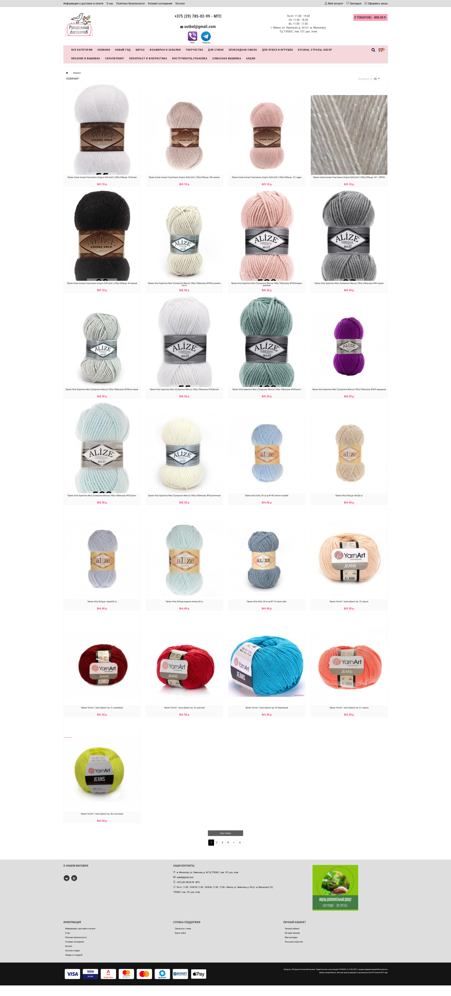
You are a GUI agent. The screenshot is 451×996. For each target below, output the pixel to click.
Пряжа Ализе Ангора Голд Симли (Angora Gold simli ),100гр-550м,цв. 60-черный (102, 283)
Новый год (123, 49)
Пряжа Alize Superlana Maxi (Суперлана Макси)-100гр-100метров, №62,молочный (184, 495)
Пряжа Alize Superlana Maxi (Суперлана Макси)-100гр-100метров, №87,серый (349, 283)
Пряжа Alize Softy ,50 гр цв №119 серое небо (266, 601)
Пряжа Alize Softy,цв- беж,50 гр (349, 495)
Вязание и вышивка (85, 58)
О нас (110, 3)
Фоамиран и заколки (165, 49)
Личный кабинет (292, 928)
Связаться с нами (183, 928)
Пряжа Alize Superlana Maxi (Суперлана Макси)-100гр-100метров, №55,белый (184, 389)
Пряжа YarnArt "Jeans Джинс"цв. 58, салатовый (102, 814)
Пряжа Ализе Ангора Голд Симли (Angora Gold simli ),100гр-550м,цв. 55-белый (102, 177)
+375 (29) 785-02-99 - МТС (198, 16)
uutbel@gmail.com (200, 26)
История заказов (292, 933)
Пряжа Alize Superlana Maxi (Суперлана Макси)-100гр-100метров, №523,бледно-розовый (266, 284)
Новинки (104, 49)
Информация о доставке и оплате (83, 3)
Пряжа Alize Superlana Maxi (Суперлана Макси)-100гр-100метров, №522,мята (102, 495)
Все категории (82, 49)
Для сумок (216, 49)
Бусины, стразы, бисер (315, 49)
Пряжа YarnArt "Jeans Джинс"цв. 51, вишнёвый (102, 708)
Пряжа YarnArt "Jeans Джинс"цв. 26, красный (184, 708)
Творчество (194, 49)
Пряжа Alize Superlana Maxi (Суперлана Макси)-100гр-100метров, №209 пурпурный (349, 389)
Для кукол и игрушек (277, 49)
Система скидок (72, 950)
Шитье (140, 49)
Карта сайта (180, 933)
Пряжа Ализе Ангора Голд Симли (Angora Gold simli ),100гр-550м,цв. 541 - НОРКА (349, 177)
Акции (250, 58)
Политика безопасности (130, 3)
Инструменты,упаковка (189, 58)
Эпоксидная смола (243, 49)
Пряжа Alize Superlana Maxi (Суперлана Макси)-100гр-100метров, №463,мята (266, 389)
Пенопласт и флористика (148, 58)
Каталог (180, 3)
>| (240, 842)
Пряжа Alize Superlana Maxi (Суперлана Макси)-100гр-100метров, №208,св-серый (102, 389)
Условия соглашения (160, 3)
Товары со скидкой (73, 955)
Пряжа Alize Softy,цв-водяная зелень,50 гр (184, 601)
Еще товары (225, 833)
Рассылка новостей (294, 942)
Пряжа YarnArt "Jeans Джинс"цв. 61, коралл (349, 708)
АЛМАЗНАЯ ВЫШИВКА (226, 58)
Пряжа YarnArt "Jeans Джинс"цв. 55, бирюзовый (266, 708)
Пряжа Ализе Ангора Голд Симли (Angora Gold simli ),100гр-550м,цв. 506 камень (184, 177)
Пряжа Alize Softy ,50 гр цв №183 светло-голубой (266, 495)
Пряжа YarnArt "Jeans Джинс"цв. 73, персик (349, 601)
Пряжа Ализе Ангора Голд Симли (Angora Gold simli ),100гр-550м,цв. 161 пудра (266, 177)
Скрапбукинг (114, 58)
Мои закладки (291, 937)
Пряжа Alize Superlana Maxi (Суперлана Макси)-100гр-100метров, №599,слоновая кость (184, 284)
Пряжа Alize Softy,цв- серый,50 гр (102, 601)
